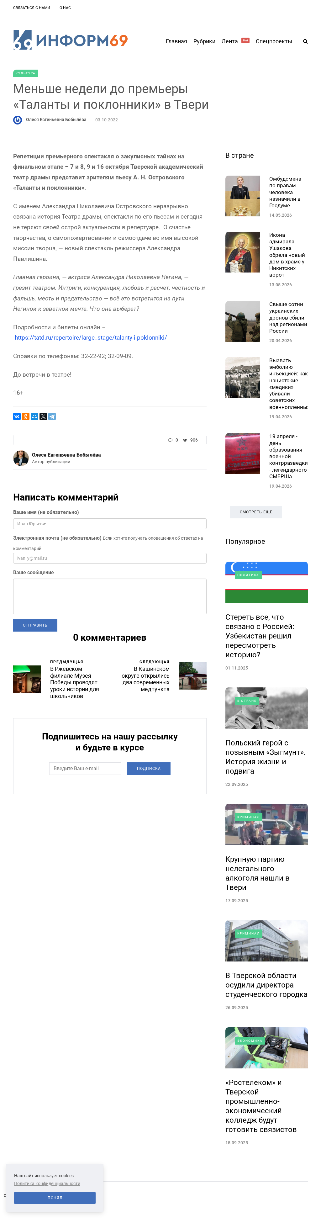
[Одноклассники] (25, 416)
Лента (235, 41)
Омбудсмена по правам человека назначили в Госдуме (285, 192)
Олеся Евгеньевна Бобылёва (56, 119)
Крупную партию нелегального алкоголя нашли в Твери (257, 873)
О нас (65, 8)
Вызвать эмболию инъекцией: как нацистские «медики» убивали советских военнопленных (289, 383)
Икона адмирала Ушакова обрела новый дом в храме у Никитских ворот (287, 255)
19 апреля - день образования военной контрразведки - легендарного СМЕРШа (288, 456)
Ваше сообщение (33, 572)
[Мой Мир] (34, 416)
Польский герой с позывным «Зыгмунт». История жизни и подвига (265, 757)
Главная (176, 41)
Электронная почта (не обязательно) (57, 538)
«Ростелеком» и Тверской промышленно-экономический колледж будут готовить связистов (261, 1106)
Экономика (250, 1040)
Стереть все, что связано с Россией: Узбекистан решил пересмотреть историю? (259, 636)
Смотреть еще (256, 512)
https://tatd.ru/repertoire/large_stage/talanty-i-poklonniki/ (91, 337)
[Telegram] (52, 416)
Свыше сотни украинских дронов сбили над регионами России (288, 317)
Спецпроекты (274, 41)
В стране (239, 155)
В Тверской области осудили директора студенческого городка (266, 985)
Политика (248, 575)
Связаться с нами (31, 8)
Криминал (248, 817)
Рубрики (204, 41)
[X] (43, 416)
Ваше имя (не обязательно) (46, 512)
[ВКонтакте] (17, 416)
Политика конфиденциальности (47, 1183)
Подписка (149, 768)
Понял (55, 1198)
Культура (26, 73)
